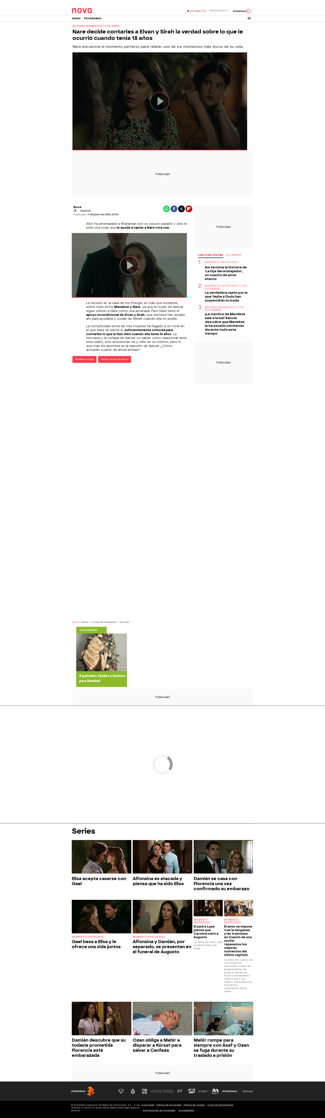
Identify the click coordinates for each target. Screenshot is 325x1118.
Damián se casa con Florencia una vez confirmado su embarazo (221, 883)
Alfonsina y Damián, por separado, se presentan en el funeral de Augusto (162, 946)
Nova (75, 622)
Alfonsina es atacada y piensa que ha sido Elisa (158, 881)
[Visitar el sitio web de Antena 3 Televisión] (121, 1091)
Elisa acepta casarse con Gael (99, 881)
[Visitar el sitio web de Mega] (168, 1091)
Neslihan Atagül (84, 359)
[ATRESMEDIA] (83, 1091)
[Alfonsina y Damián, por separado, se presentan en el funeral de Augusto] (162, 917)
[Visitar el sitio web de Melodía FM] (215, 1091)
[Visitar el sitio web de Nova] (156, 1091)
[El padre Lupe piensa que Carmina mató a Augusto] (208, 908)
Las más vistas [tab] (210, 255)
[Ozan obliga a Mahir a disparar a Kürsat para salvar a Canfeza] (162, 1019)
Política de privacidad (168, 1105)
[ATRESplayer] (242, 11)
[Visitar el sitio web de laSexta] (133, 1091)
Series (76, 18)
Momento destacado (221, 262)
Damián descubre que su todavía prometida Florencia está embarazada (99, 1048)
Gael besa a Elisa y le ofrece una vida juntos (96, 944)
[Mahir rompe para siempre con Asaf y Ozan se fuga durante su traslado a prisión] (223, 1019)
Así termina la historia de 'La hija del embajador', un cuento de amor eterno (226, 273)
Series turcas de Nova (114, 359)
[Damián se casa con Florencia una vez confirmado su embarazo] (223, 857)
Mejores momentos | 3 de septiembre (224, 309)
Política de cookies (194, 1105)
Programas (93, 18)
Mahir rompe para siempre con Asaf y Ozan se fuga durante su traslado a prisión (221, 1048)
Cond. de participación (220, 1105)
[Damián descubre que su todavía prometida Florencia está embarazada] (101, 1019)
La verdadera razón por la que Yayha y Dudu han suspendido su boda (226, 296)
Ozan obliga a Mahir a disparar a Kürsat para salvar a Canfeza (157, 1045)
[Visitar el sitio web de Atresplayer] (231, 1091)
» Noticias (123, 622)
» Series (84, 622)
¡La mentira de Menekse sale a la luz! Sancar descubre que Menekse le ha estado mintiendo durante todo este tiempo (225, 323)
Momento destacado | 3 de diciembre (225, 287)
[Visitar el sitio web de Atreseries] (180, 1091)
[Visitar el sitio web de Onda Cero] (192, 1091)
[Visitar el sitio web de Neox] (144, 1091)
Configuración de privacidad (159, 1110)
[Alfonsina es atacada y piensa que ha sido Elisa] (162, 857)
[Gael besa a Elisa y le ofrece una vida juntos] (101, 917)
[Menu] (249, 18)
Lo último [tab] (234, 255)
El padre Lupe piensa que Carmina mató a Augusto (206, 932)
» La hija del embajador (103, 622)
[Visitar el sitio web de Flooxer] (248, 1091)
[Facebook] (75, 210)
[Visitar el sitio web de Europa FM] (203, 1091)
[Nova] (93, 10)
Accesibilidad (186, 1110)
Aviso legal (148, 1105)
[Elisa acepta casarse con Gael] (101, 857)
